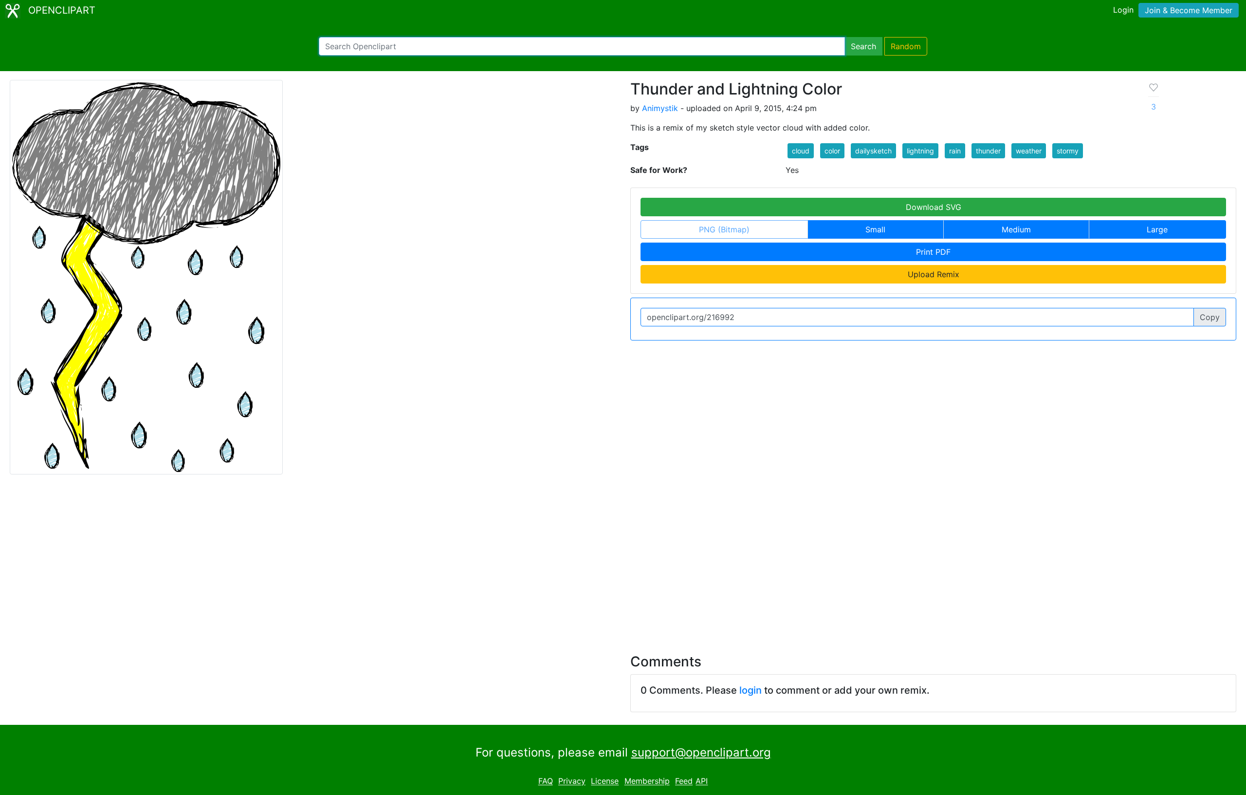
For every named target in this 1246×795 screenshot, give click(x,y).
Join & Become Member (1188, 10)
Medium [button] (1016, 229)
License (605, 781)
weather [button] (1029, 151)
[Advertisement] (623, 558)
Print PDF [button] (933, 252)
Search (863, 46)
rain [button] (955, 151)
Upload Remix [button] (933, 274)
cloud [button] (800, 151)
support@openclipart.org (701, 752)
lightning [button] (920, 151)
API (702, 781)
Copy (1210, 317)
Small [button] (875, 229)
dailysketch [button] (873, 151)
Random (906, 46)
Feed (684, 781)
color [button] (832, 151)
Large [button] (1157, 229)
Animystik (660, 108)
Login (1123, 10)
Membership (647, 781)
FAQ (545, 781)
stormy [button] (1068, 151)
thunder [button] (988, 151)
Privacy (572, 781)
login (750, 690)
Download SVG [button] (933, 207)
